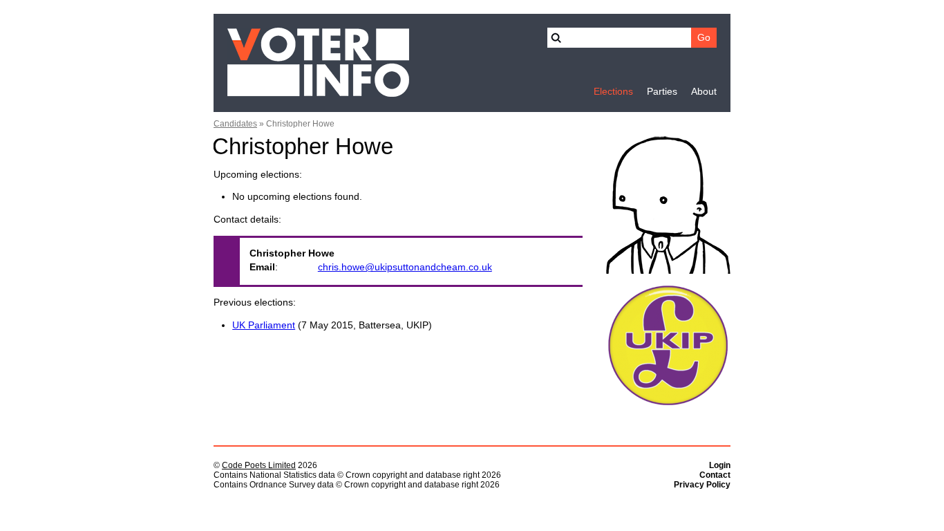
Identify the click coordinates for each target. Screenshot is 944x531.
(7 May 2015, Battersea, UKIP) (332, 325)
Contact (714, 475)
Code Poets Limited (259, 465)
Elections (613, 91)
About (704, 91)
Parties (662, 91)
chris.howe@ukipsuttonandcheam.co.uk (405, 267)
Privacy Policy (702, 485)
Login (719, 465)
